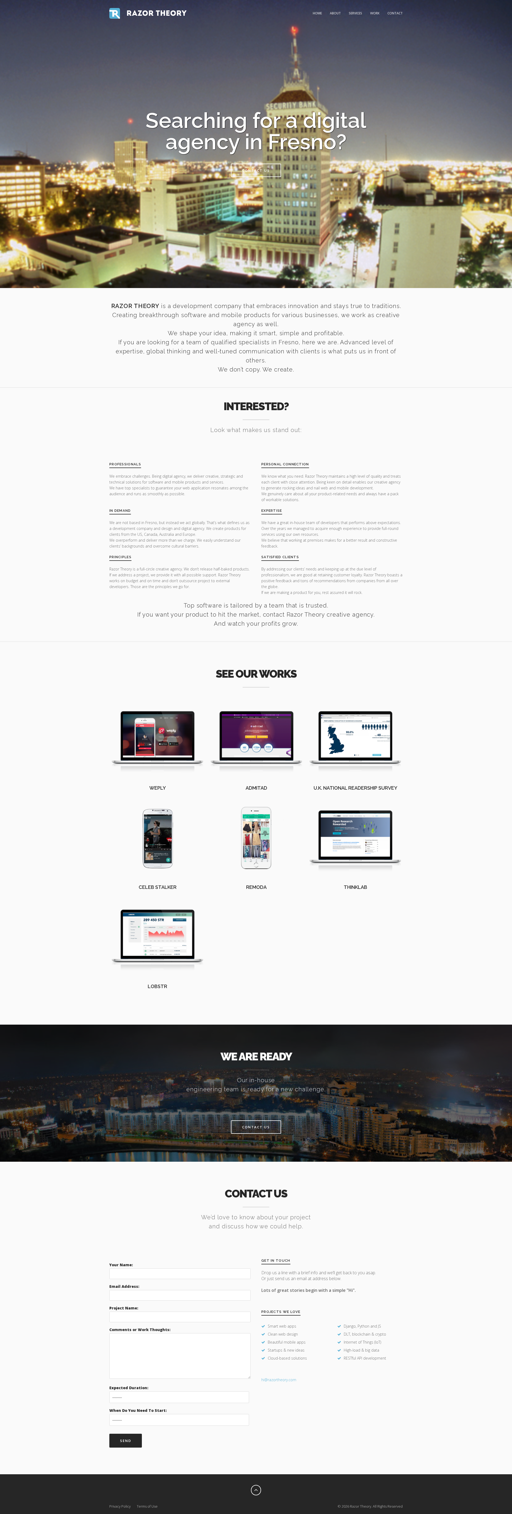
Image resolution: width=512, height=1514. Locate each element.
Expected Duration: (128, 1387)
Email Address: (124, 1286)
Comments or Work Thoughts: (139, 1329)
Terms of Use (147, 1506)
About (335, 13)
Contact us (256, 170)
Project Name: (123, 1308)
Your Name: (121, 1264)
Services (355, 13)
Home (317, 13)
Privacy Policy (120, 1506)
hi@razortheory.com (278, 1379)
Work (374, 13)
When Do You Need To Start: (138, 1410)
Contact (395, 13)
